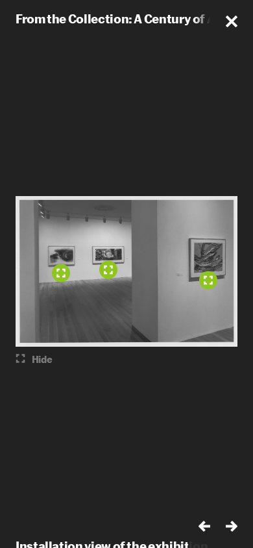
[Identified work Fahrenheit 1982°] (108, 270)
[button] (231, 21)
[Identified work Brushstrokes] (208, 280)
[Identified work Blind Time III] (61, 273)
